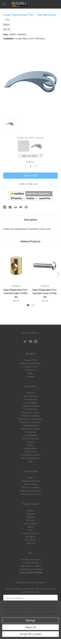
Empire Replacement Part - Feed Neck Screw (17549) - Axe (45, 293)
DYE (30, 530)
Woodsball (30, 432)
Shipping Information (30, 363)
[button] (30, 195)
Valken (30, 526)
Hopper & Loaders (30, 412)
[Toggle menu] (4, 4)
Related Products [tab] (30, 241)
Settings (30, 620)
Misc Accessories (30, 438)
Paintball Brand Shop (30, 454)
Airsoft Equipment (31, 458)
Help (30, 477)
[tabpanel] (16, 276)
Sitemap (31, 376)
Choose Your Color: (30, 138)
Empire (30, 510)
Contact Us (30, 369)
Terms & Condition (30, 487)
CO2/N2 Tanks (30, 409)
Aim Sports (30, 536)
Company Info (30, 366)
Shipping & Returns (30, 481)
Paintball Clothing (30, 415)
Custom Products (30, 533)
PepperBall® (30, 435)
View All (31, 543)
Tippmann (31, 513)
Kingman (30, 517)
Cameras (30, 441)
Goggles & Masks (30, 406)
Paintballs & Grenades (30, 422)
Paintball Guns (30, 399)
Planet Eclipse (30, 523)
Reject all (30, 627)
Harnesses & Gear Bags (30, 419)
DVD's (30, 445)
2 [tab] (33, 305)
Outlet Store (30, 451)
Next (58, 274)
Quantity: (30, 162)
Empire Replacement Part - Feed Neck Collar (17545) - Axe (16, 293)
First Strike (30, 539)
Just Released (30, 396)
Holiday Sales (30, 448)
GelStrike (30, 392)
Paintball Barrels (30, 425)
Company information (30, 494)
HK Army (30, 520)
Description (30, 219)
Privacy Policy (30, 360)
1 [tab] (28, 305)
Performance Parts (30, 428)
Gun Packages (30, 402)
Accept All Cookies (30, 634)
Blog (30, 373)
